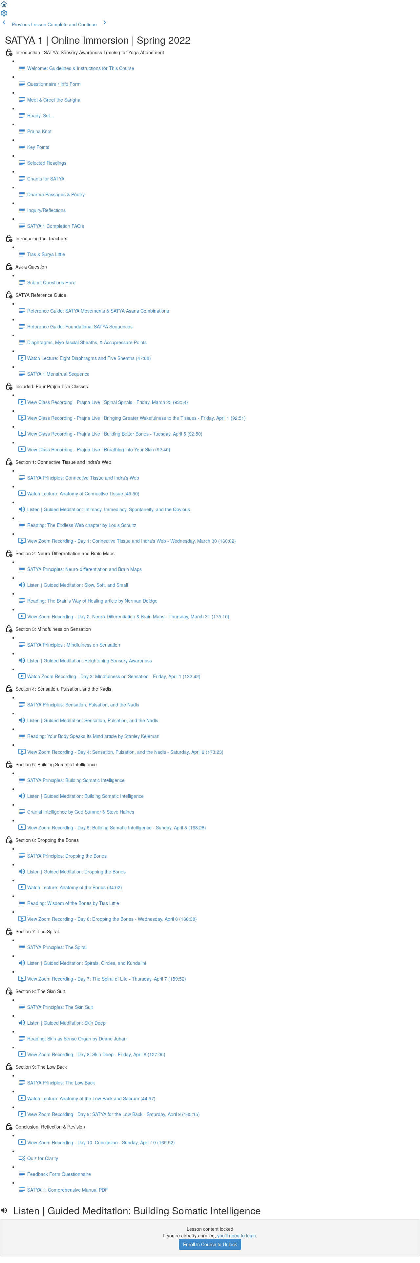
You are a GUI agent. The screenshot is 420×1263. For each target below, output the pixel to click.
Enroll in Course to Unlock (210, 1244)
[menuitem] (4, 15)
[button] (4, 6)
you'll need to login (236, 1235)
